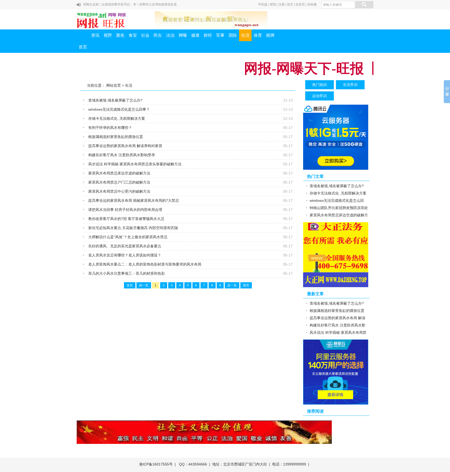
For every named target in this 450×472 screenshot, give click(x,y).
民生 (158, 35)
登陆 (273, 4)
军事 (220, 35)
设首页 (300, 4)
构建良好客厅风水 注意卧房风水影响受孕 (121, 155)
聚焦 (120, 35)
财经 (208, 35)
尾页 (246, 285)
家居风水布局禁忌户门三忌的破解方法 (119, 182)
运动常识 (319, 96)
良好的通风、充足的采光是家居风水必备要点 (124, 246)
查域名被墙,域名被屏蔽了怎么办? (115, 100)
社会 (145, 35)
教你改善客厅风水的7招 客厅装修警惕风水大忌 (126, 219)
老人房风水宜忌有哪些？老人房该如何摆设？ (124, 255)
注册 (281, 4)
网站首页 (113, 85)
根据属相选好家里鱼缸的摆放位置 (115, 137)
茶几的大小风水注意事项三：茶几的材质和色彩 (126, 273)
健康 (195, 35)
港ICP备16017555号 (156, 464)
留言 (290, 4)
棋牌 (270, 35)
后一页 (232, 285)
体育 (258, 35)
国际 (233, 35)
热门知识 (319, 85)
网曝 (183, 35)
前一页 (143, 285)
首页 (83, 47)
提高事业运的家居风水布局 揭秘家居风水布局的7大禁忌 (133, 200)
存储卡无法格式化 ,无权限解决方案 (116, 118)
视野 (108, 35)
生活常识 (350, 85)
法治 (170, 35)
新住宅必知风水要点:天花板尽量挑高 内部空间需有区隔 (133, 228)
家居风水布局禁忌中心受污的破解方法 (119, 191)
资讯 (95, 35)
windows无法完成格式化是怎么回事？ (119, 109)
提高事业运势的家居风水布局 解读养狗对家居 (125, 146)
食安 (133, 35)
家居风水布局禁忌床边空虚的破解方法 (119, 173)
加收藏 (312, 4)
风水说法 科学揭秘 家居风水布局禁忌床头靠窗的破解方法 (135, 164)
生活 (245, 35)
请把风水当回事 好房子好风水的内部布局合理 (125, 209)
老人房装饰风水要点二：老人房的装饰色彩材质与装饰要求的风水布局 (144, 264)
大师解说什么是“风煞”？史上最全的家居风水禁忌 (127, 237)
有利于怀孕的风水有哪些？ (110, 127)
